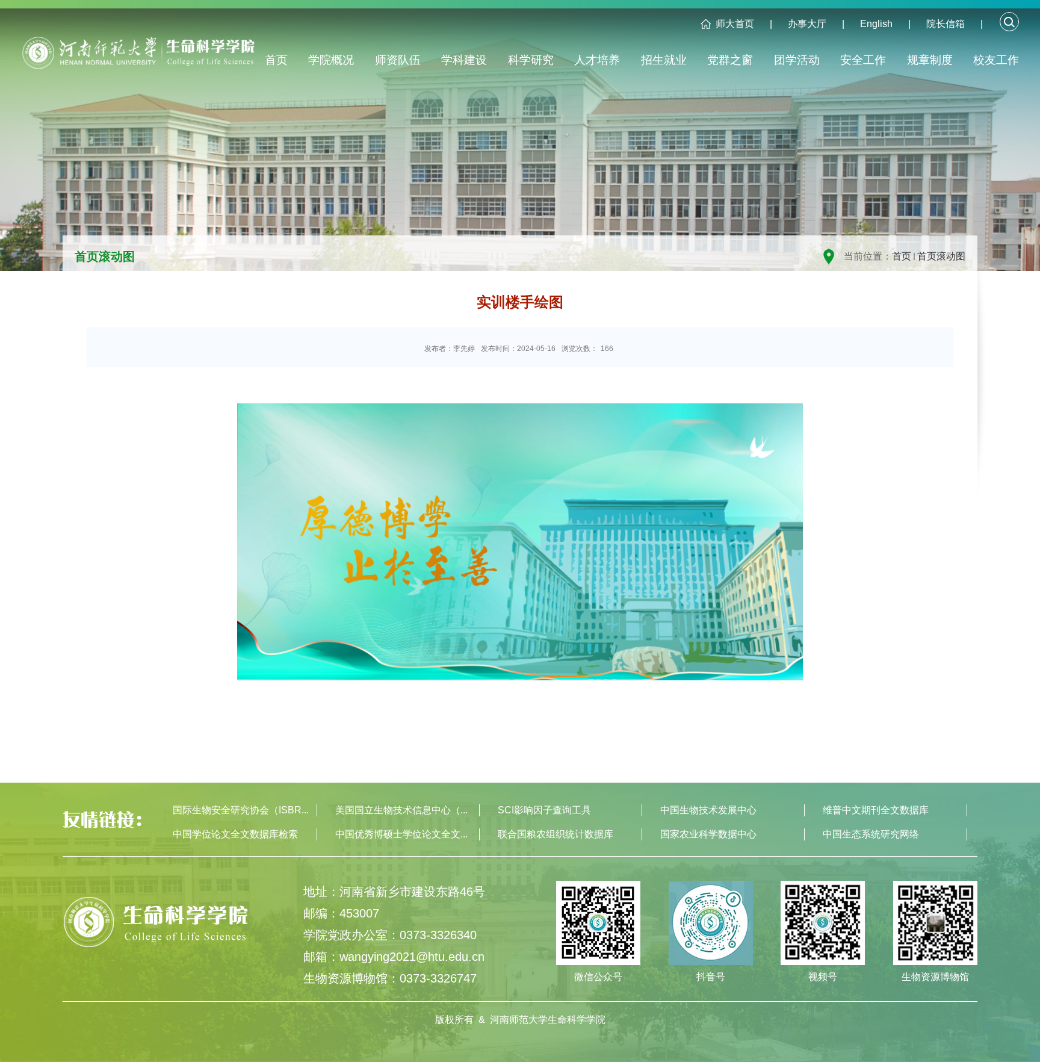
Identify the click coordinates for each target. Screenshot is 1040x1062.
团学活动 (797, 60)
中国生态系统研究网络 (871, 834)
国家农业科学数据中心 (708, 834)
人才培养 (597, 60)
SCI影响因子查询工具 (544, 810)
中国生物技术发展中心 (708, 810)
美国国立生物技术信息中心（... (401, 810)
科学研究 (531, 60)
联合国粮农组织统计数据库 (555, 834)
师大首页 (735, 24)
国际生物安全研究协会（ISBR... (241, 810)
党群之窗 (730, 60)
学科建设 (464, 60)
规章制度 (930, 60)
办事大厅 (807, 24)
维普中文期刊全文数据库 (876, 810)
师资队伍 (398, 60)
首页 (276, 60)
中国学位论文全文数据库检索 (235, 834)
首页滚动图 (941, 256)
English (876, 24)
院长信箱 (945, 24)
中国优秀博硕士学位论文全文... (401, 834)
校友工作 (996, 60)
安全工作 (863, 60)
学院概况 (331, 60)
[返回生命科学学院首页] (143, 58)
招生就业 (664, 60)
